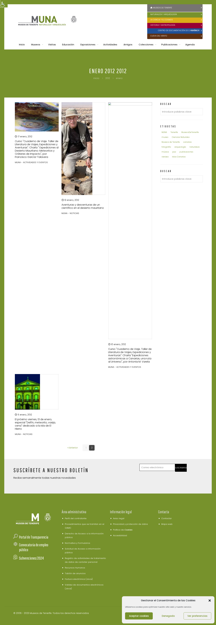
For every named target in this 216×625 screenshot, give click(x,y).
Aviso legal (118, 518)
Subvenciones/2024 (31, 558)
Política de (123, 529)
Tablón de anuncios (75, 573)
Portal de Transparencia (33, 537)
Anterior (73, 447)
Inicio (96, 78)
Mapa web (167, 524)
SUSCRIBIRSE (181, 467)
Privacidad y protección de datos (130, 524)
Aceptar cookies (139, 616)
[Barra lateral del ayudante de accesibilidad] (4, 4)
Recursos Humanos (75, 567)
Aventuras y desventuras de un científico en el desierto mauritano (83, 206)
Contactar (166, 518)
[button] (209, 600)
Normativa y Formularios (77, 543)
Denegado (168, 616)
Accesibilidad (120, 535)
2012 (107, 78)
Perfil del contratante (75, 518)
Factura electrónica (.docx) (79, 579)
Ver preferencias (197, 616)
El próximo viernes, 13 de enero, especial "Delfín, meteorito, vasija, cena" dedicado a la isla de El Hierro (35, 424)
